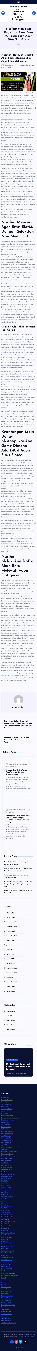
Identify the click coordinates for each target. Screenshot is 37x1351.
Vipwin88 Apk (5, 1124)
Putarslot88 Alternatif (8, 1305)
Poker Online (10, 1020)
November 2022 (11, 973)
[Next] (31, 1044)
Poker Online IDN (6, 1253)
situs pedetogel (6, 1318)
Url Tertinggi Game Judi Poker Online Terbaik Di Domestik (18, 1066)
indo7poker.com (6, 1172)
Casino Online (10, 1011)
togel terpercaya (6, 1325)
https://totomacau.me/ (8, 1158)
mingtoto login (6, 1291)
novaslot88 (4, 1111)
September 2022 (11, 982)
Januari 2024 (10, 917)
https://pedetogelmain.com (9, 1275)
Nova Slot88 (5, 1223)
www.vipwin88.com (6, 1109)
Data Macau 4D (6, 1244)
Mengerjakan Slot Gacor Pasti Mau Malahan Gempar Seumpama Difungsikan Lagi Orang (18, 884)
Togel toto (4, 1271)
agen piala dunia (6, 1314)
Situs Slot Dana (6, 1127)
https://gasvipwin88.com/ (9, 1151)
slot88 (3, 1280)
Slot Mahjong (5, 1212)
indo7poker (4, 1289)
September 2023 (11, 936)
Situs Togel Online (7, 1154)
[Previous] (28, 1044)
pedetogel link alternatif (8, 1323)
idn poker (4, 1183)
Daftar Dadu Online (7, 1250)
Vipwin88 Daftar (6, 1138)
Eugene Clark (9, 65)
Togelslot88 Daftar (7, 1257)
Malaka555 (4, 1129)
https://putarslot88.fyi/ (8, 1232)
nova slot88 (4, 1192)
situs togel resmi (6, 1160)
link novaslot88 (6, 1302)
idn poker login (6, 1205)
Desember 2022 (11, 968)
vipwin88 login (5, 1293)
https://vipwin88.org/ (7, 1120)
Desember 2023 (11, 922)
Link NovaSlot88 (6, 1237)
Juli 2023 (9, 945)
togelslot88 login (6, 1262)
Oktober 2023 (10, 931)
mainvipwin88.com (6, 1147)
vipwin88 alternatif (7, 1133)
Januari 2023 (10, 963)
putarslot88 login (6, 1260)
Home (18, 44)
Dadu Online (5, 1241)
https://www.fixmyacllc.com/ (9, 1118)
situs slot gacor (6, 1266)
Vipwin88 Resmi (6, 1104)
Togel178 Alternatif (7, 1140)
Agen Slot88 (5, 1122)
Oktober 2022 (10, 977)
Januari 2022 (10, 991)
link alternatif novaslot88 (9, 1156)
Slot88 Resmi (5, 1210)
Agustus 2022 (10, 986)
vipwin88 (4, 1145)
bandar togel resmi (7, 1167)
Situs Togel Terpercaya (8, 1273)
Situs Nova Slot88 (6, 1226)
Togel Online (10, 1029)
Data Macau (5, 1106)
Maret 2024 (10, 913)
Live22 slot (4, 1194)
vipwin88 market (6, 1142)
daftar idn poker (6, 1178)
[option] (18, 1062)
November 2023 (11, 926)
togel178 (3, 1199)
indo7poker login (6, 1176)
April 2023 (9, 949)
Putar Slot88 (5, 1097)
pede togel (4, 1248)
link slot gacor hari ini (8, 1174)
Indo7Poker (4, 1181)
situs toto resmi (6, 1165)
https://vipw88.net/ (7, 1115)
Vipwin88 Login (6, 1298)
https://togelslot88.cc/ (8, 1131)
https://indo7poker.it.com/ (9, 1221)
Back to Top (19, 1347)
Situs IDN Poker (6, 1187)
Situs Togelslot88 (6, 1268)
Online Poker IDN (6, 1185)
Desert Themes (29, 1336)
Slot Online (18, 65)
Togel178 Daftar (6, 1136)
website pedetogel (6, 1169)
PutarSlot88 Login (6, 1100)
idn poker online (6, 1287)
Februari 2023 (10, 959)
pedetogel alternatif (7, 1246)
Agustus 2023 (10, 940)
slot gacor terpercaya (7, 1196)
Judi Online (10, 1016)
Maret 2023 (10, 954)
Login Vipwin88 (6, 1311)
